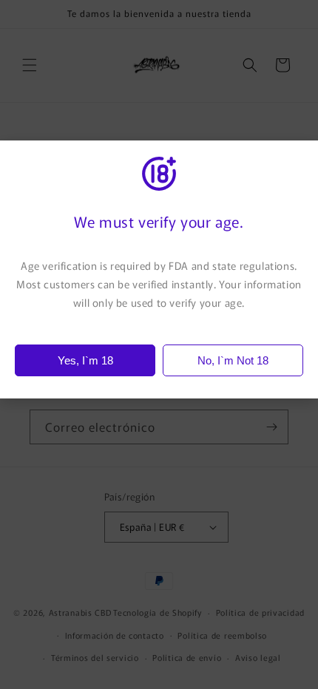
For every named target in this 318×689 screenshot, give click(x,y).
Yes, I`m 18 (85, 360)
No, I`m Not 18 (232, 360)
